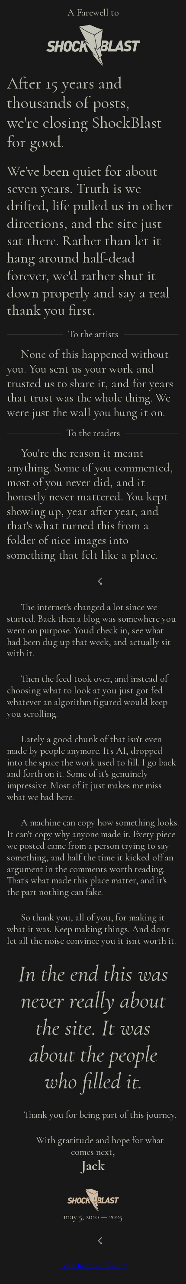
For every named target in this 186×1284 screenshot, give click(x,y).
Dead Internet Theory (93, 1265)
